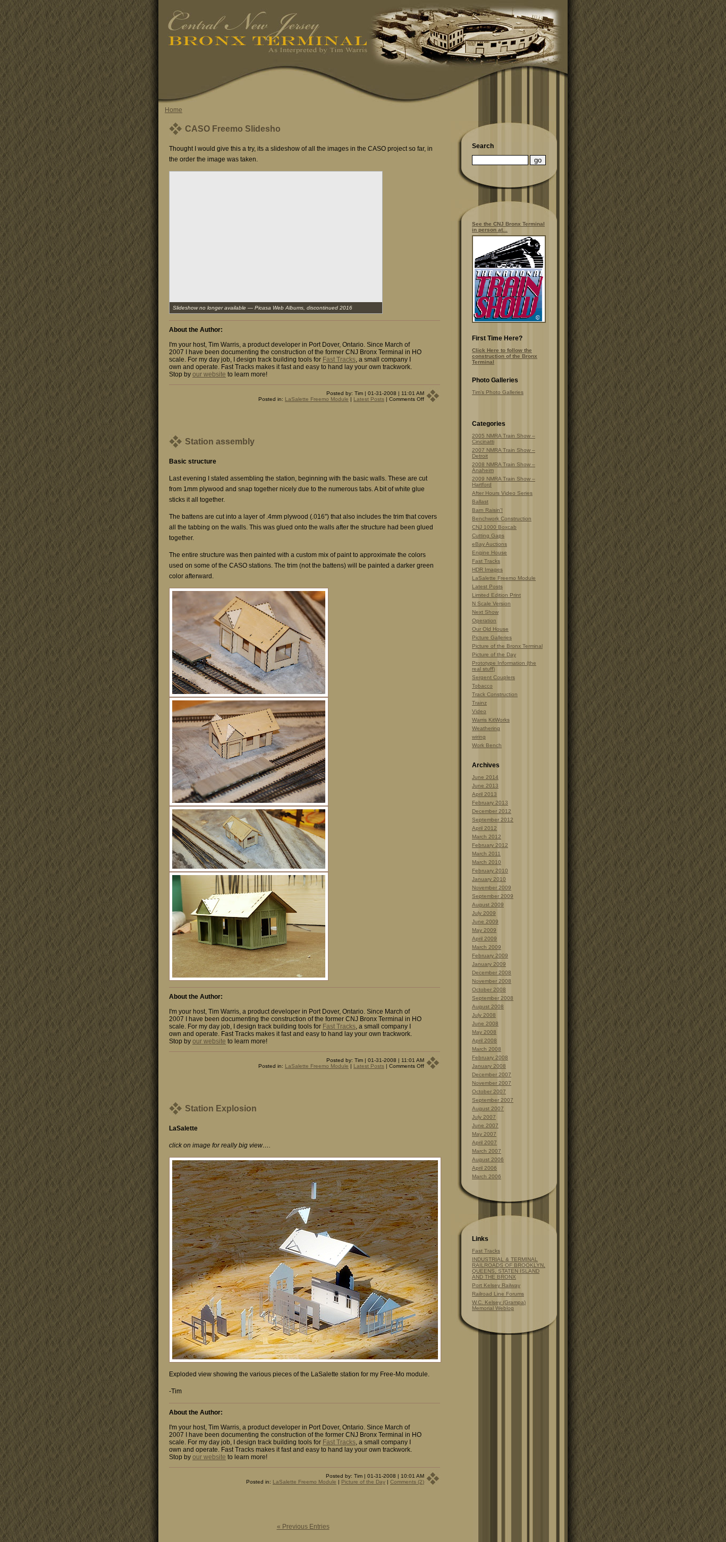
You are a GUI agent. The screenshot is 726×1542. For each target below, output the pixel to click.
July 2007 (484, 1117)
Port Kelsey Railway (496, 1285)
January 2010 (489, 879)
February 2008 (490, 1057)
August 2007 (488, 1108)
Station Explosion (221, 1108)
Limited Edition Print (496, 595)
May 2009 (484, 930)
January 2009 (489, 964)
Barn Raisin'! (487, 510)
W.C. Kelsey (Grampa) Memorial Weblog (499, 1305)
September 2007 (492, 1100)
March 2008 (486, 1049)
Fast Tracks (339, 359)
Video (479, 711)
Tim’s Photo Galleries (498, 392)
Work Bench (487, 745)
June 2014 (485, 777)
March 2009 (486, 947)
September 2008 (492, 998)
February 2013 (490, 803)
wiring (479, 737)
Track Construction (495, 694)
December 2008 (491, 972)
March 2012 (486, 836)
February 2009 (490, 955)
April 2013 (484, 794)
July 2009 (484, 913)
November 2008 (491, 981)
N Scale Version (491, 603)
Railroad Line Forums (498, 1294)
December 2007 (491, 1074)
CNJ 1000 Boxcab (494, 527)
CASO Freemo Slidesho (233, 128)
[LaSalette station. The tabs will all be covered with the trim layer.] (248, 804)
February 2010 (490, 870)
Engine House (489, 552)
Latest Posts (368, 399)
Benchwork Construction (501, 518)
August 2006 (488, 1159)
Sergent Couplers (493, 677)
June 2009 (485, 921)
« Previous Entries (303, 1526)
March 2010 (486, 862)
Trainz (479, 703)
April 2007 (484, 1142)
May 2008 (484, 1032)
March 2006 (486, 1176)
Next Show (485, 612)
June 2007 (485, 1125)
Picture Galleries (492, 637)
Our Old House (490, 629)
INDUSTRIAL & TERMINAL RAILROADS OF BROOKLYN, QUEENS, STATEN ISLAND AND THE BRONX (508, 1268)
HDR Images (487, 569)
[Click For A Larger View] (509, 321)
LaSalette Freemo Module (317, 399)
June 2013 (485, 786)
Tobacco (482, 686)
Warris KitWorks (491, 720)
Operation (484, 620)
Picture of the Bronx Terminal (507, 646)
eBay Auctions (489, 544)
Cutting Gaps (488, 535)
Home (173, 110)
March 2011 (486, 853)
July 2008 (484, 1015)
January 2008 (489, 1066)
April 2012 (484, 828)
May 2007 (484, 1134)
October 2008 (489, 989)
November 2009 (491, 887)
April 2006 (484, 1168)
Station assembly (220, 441)
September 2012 (492, 820)
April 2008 (484, 1040)
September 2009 (492, 896)
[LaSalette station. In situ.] (248, 869)
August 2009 (488, 904)
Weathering (486, 728)
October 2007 (489, 1091)
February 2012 (490, 845)
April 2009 (484, 938)
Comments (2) (407, 1482)
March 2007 (486, 1151)
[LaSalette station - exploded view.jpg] (305, 1360)
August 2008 (488, 1006)
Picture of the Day (363, 1482)
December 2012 (491, 811)
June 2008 (485, 1023)
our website (209, 374)
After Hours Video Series (502, 493)
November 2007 (491, 1083)
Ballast (480, 501)
